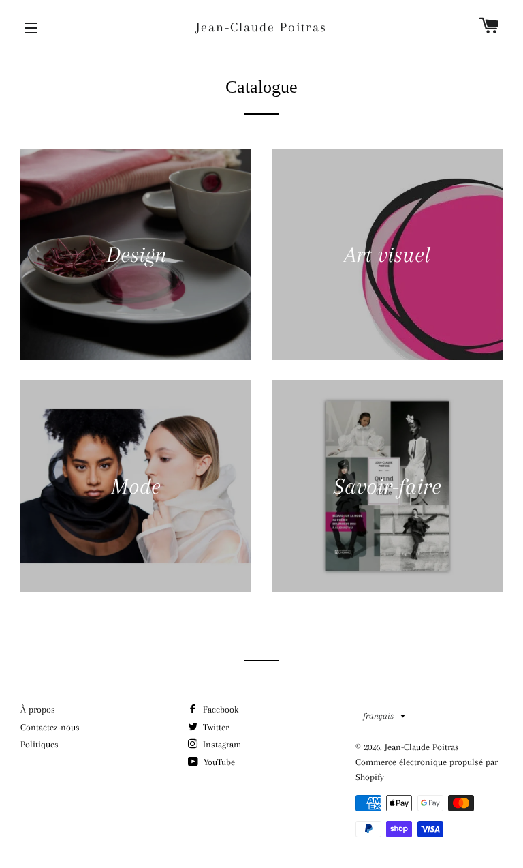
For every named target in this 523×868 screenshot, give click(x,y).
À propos (37, 709)
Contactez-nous (50, 727)
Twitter (214, 727)
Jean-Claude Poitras (261, 27)
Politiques (39, 744)
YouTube (218, 762)
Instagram (220, 744)
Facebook (219, 709)
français (378, 715)
